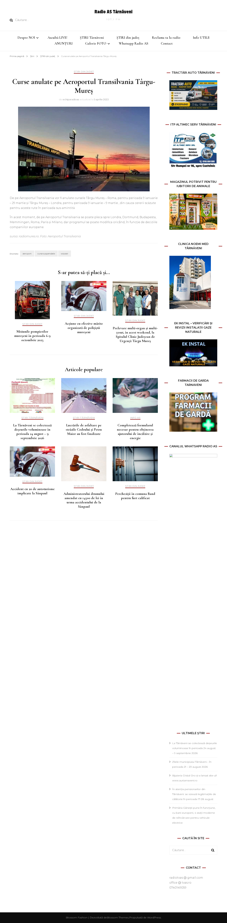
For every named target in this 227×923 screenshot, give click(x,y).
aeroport (27, 253)
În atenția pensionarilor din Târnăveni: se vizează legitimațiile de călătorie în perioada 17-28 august (194, 794)
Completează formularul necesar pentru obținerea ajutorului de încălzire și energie (135, 431)
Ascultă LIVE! (57, 38)
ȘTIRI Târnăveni (92, 38)
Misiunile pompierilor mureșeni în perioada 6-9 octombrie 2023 (32, 335)
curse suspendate (46, 253)
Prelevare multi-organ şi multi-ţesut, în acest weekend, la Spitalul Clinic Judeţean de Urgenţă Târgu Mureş (135, 334)
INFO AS (135, 417)
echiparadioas (71, 99)
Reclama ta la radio (166, 38)
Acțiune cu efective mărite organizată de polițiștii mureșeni (84, 327)
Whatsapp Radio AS (133, 43)
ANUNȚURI (63, 43)
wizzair (64, 253)
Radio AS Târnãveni (113, 12)
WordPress (154, 917)
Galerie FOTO (95, 43)
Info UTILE (201, 38)
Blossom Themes (118, 917)
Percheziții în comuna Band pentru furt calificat (135, 496)
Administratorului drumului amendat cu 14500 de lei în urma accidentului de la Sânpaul (83, 500)
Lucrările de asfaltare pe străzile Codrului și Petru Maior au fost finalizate (84, 429)
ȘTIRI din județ (128, 38)
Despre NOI (26, 38)
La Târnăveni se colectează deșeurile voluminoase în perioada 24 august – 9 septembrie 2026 (32, 431)
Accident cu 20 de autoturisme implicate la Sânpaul (32, 491)
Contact (167, 43)
